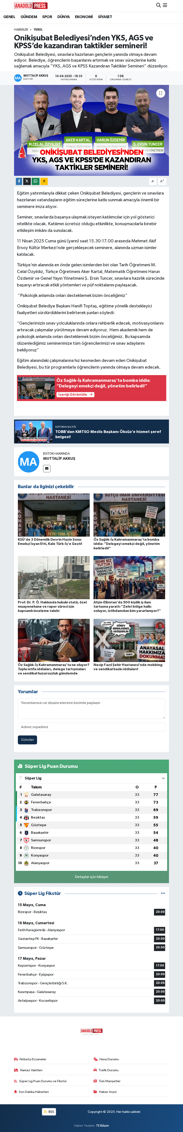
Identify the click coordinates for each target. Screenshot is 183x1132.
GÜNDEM (29, 17)
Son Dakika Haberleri (34, 1092)
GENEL (9, 17)
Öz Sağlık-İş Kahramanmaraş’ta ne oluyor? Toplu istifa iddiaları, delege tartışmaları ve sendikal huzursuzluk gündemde (53, 669)
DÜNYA (63, 17)
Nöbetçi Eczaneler (33, 1059)
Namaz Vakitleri (31, 1070)
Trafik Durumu (109, 1070)
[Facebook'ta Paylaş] (19, 181)
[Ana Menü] (165, 6)
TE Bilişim (102, 1125)
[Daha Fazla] (44, 181)
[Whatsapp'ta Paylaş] (36, 181)
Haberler (21, 29)
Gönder (27, 740)
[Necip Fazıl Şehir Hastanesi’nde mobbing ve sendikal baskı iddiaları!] (129, 640)
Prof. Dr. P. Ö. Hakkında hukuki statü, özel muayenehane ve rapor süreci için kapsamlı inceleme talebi (52, 607)
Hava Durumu (109, 1059)
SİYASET (105, 17)
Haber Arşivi (108, 1092)
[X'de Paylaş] (27, 181)
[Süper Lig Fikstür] (163, 893)
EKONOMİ (84, 17)
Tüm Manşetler (110, 1081)
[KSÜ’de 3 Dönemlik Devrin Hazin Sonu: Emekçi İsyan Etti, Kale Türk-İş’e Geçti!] (54, 515)
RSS (51, 1111)
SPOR (47, 17)
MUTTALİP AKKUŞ (59, 459)
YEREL (38, 29)
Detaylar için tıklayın (91, 877)
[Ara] (158, 6)
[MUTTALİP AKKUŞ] (28, 462)
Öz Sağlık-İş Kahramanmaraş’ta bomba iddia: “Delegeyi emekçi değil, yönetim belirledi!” (127, 544)
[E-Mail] (46, 468)
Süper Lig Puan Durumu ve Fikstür (43, 1081)
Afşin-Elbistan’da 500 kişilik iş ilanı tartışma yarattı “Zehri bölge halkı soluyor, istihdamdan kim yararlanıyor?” (127, 607)
